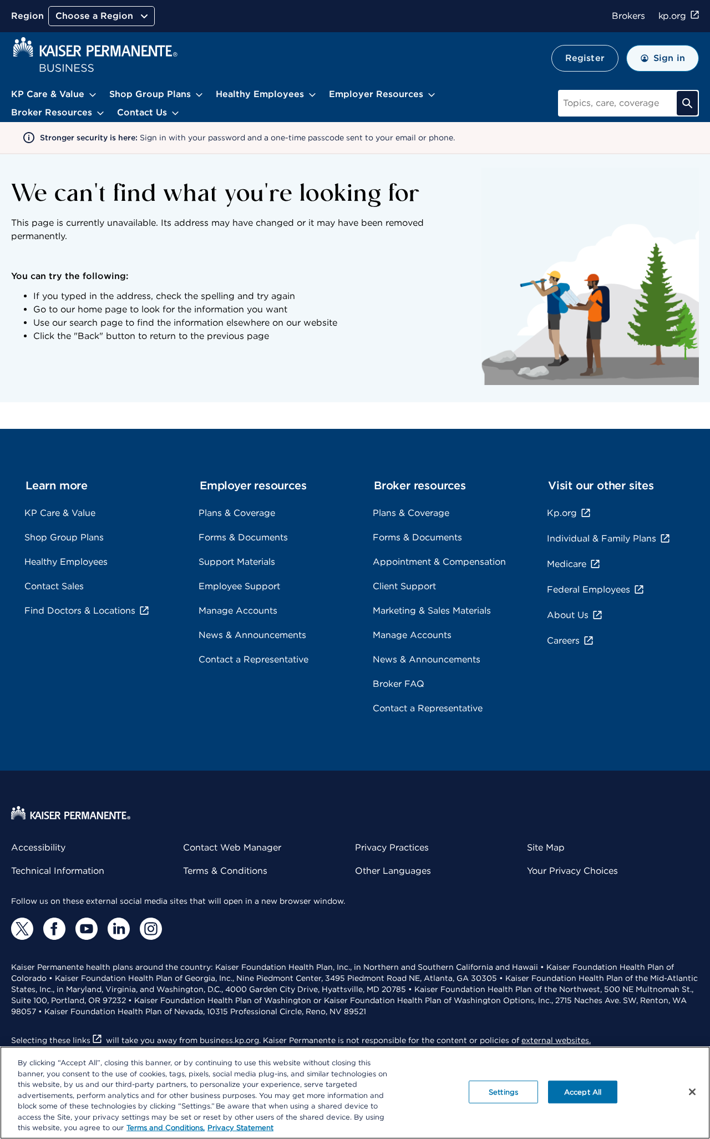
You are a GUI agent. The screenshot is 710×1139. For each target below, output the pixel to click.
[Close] (692, 1092)
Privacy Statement (240, 1127)
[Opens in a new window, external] (22, 929)
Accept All (582, 1091)
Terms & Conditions (225, 870)
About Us (568, 615)
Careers (563, 640)
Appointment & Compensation (439, 561)
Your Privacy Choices (572, 870)
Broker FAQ (398, 684)
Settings (503, 1091)
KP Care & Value (59, 513)
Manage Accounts (238, 610)
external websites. (556, 1040)
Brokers (628, 16)
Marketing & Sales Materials (432, 610)
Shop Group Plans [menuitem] (150, 94)
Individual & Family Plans (601, 538)
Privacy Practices (392, 847)
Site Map (546, 847)
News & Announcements (252, 635)
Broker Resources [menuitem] (51, 112)
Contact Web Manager (232, 847)
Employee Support (239, 586)
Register (585, 58)
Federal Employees (588, 589)
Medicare (566, 564)
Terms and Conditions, (165, 1127)
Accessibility (38, 847)
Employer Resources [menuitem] (376, 94)
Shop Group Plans (64, 537)
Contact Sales (54, 586)
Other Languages (393, 870)
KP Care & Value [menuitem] (47, 94)
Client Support (404, 586)
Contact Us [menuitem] (142, 112)
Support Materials (237, 561)
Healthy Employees (66, 561)
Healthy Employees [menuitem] (260, 94)
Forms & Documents (243, 537)
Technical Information (57, 870)
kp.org (672, 16)
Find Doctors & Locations (79, 610)
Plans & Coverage (237, 513)
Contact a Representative (253, 659)
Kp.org (562, 513)
